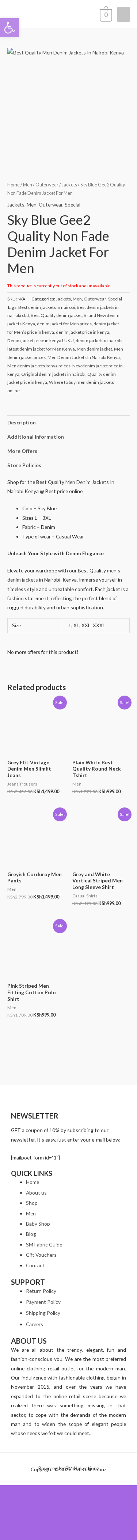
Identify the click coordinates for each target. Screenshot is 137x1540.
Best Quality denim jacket (56, 315)
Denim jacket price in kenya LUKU (40, 340)
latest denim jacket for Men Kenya (41, 349)
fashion (15, 598)
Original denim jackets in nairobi (53, 374)
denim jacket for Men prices (64, 323)
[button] (9, 27)
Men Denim (78, 482)
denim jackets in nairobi (99, 340)
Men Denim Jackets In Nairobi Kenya (83, 357)
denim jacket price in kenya (82, 332)
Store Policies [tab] (24, 465)
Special (72, 204)
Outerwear (46, 185)
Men (27, 185)
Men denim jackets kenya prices (39, 365)
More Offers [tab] (22, 451)
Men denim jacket (94, 349)
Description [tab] (21, 422)
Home (13, 185)
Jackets (69, 185)
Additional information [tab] (35, 437)
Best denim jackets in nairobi (46, 307)
